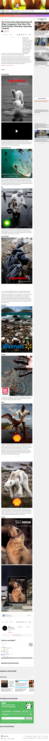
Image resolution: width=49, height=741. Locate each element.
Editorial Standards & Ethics (31, 738)
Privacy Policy (39, 738)
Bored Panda (4, 736)
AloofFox (4, 647)
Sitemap (24, 738)
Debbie (4, 650)
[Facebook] (1, 738)
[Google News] (13, 738)
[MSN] (11, 738)
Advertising (35, 736)
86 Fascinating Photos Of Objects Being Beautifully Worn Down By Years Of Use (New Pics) (42, 48)
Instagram (7, 65)
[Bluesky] (8, 738)
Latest (9, 13)
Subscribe (29, 718)
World (3, 19)
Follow (28, 626)
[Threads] (10, 738)
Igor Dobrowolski (6, 30)
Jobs (42, 736)
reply (7, 649)
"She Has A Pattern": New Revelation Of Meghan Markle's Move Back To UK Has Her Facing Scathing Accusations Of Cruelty (42, 126)
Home (1, 13)
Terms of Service (45, 738)
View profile (20, 626)
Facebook (11, 65)
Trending (5, 13)
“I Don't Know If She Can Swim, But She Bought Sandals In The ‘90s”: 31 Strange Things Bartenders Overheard (41, 33)
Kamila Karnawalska (6, 654)
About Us (39, 736)
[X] (6, 738)
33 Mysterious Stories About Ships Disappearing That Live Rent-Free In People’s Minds (41, 63)
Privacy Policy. (19, 721)
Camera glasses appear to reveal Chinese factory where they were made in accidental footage (42, 140)
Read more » (10, 632)
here (23, 45)
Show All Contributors (17, 635)
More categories (5, 714)
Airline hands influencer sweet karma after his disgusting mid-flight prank (42, 111)
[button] (30, 677)
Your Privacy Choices (28, 736)
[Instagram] (3, 738)
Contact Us (46, 736)
